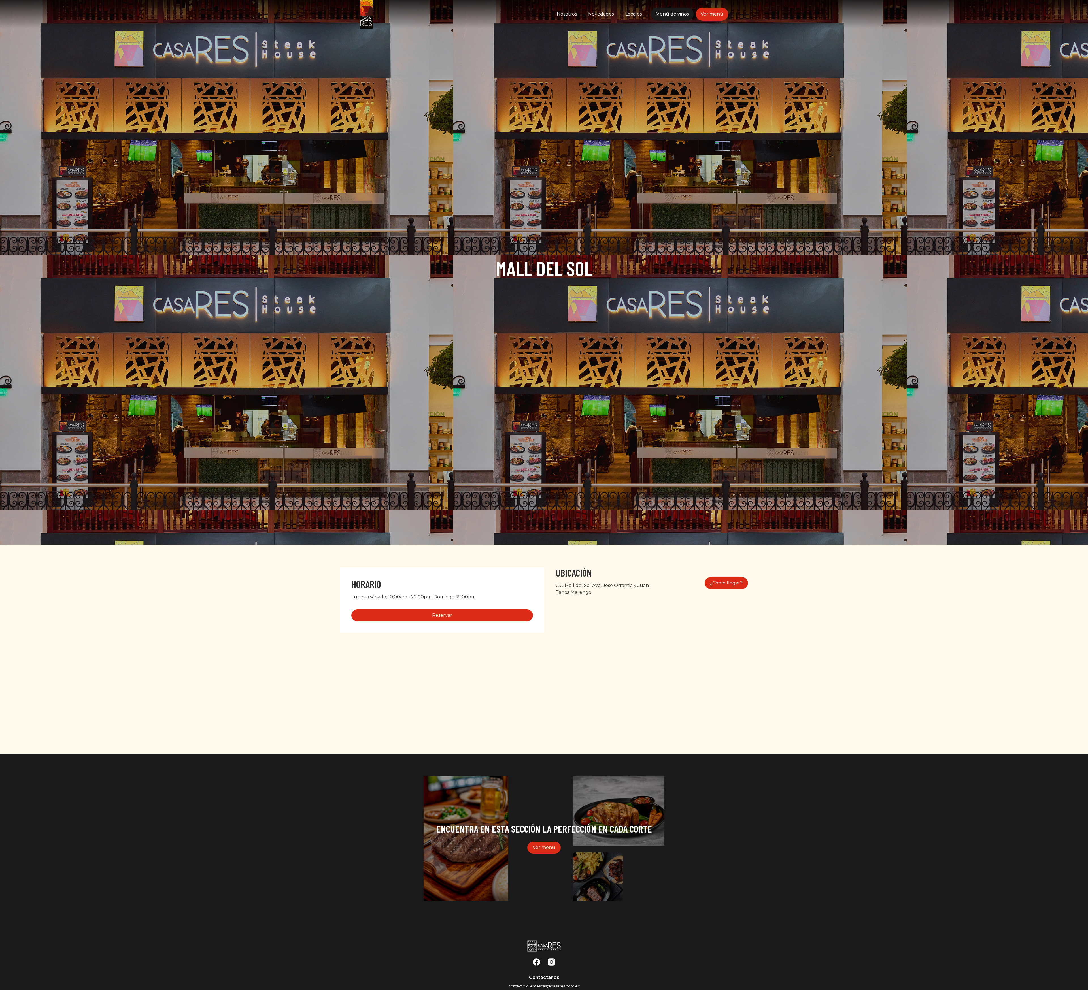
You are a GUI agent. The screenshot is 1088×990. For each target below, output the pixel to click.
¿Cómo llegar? (726, 583)
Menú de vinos (672, 14)
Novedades (601, 14)
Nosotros (567, 14)
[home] (393, 14)
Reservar (442, 615)
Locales (633, 14)
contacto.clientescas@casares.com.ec (544, 986)
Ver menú (712, 14)
